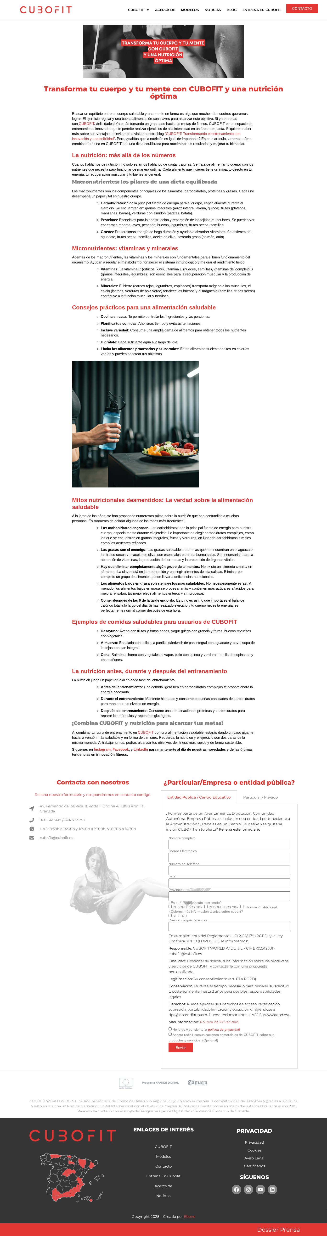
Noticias (213, 10)
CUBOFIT (136, 10)
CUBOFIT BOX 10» (187, 907)
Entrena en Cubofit (261, 10)
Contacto (163, 1166)
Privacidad (254, 1142)
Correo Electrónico (183, 851)
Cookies (254, 1150)
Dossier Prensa (278, 1229)
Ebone (189, 1216)
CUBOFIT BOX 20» (223, 907)
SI (174, 916)
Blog (232, 10)
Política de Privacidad (219, 1022)
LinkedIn (141, 749)
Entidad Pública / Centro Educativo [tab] (199, 797)
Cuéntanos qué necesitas (188, 920)
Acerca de (165, 10)
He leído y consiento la (206, 1029)
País (172, 876)
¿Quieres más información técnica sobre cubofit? (206, 911)
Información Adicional (260, 907)
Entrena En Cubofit (163, 1176)
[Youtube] (260, 1189)
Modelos (190, 10)
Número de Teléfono (184, 864)
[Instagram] (248, 1189)
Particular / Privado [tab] (260, 797)
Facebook (121, 749)
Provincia (175, 889)
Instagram (102, 749)
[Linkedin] (272, 1189)
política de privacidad (224, 1029)
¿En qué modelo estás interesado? (195, 902)
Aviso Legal (254, 1158)
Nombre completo (182, 838)
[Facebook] (236, 1189)
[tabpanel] (229, 936)
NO (184, 916)
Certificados (254, 1166)
